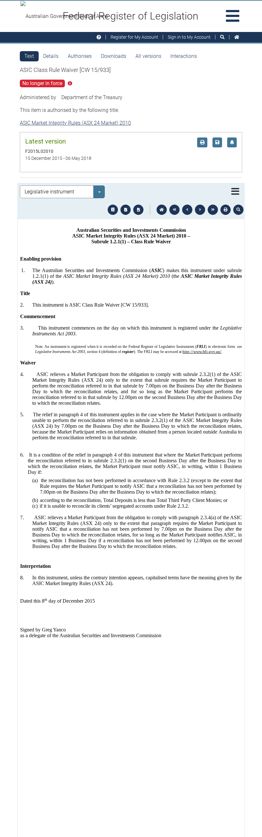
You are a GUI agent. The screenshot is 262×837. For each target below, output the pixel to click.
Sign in (189, 37)
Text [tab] (29, 56)
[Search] (222, 37)
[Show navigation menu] (235, 191)
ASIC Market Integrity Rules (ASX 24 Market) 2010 (75, 123)
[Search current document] (238, 210)
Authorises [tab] (80, 56)
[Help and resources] (99, 37)
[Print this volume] (225, 210)
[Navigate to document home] (162, 210)
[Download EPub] (113, 210)
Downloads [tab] (113, 56)
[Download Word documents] (138, 210)
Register (134, 37)
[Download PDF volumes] (125, 210)
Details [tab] (50, 56)
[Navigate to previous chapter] (174, 210)
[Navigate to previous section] (187, 210)
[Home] (236, 37)
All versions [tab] (148, 56)
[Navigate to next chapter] (213, 210)
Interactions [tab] (183, 56)
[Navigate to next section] (200, 210)
